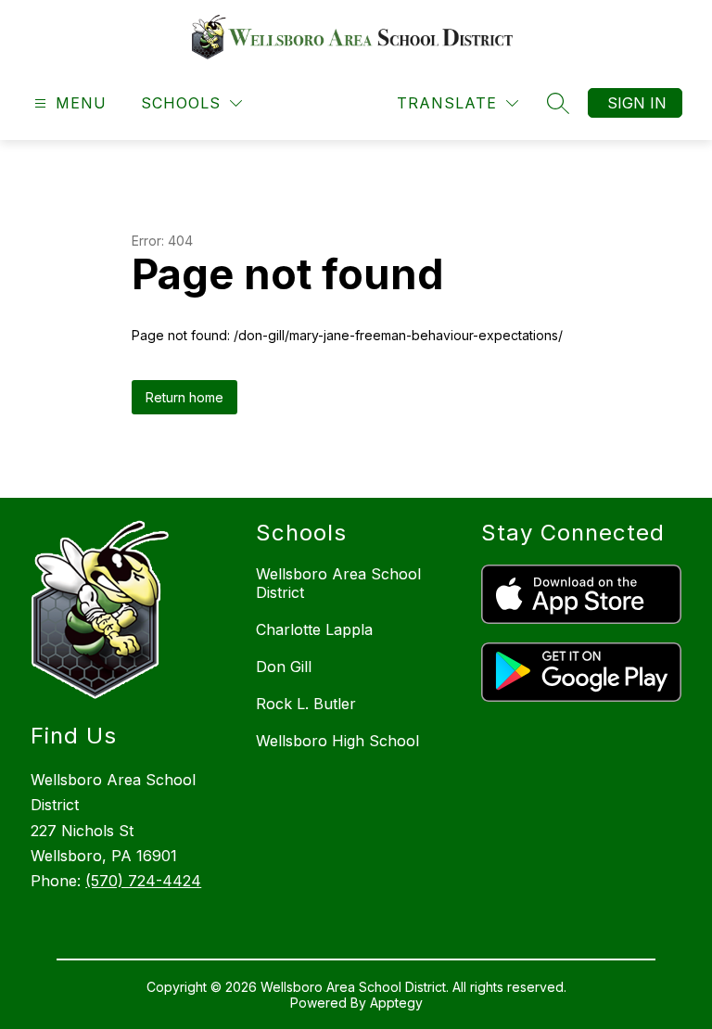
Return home (184, 397)
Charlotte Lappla (314, 629)
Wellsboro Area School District (338, 583)
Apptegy (396, 1002)
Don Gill (284, 666)
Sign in (637, 103)
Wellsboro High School (337, 740)
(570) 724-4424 (143, 880)
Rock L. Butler (306, 703)
